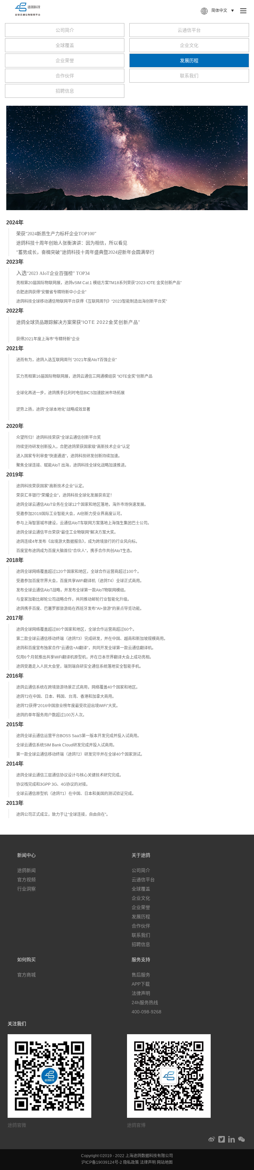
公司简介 (65, 30)
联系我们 (189, 75)
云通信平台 (189, 30)
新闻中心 (26, 855)
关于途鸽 (141, 855)
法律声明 (141, 993)
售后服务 (141, 974)
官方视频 (26, 879)
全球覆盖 (65, 45)
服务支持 (141, 959)
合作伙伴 (65, 75)
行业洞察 (26, 888)
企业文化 (189, 45)
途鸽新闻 (26, 870)
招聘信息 (65, 91)
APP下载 (141, 984)
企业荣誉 (65, 60)
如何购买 (26, 959)
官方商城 (26, 974)
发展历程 (189, 60)
